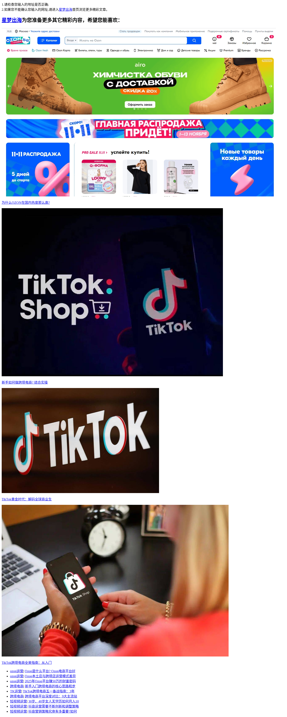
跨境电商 (17, 686)
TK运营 (15, 691)
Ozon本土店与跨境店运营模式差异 (50, 676)
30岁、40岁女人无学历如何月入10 (53, 701)
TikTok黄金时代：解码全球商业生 (27, 499)
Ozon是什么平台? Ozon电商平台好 (50, 671)
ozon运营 (16, 671)
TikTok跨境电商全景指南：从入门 (27, 662)
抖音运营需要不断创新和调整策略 (53, 706)
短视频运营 (18, 701)
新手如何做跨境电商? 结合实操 (25, 382)
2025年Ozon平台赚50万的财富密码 (50, 681)
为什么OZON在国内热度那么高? (26, 202)
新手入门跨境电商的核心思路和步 (50, 686)
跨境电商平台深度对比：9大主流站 (51, 696)
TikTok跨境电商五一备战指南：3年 (49, 691)
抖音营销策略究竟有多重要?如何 (52, 711)
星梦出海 (65, 9)
